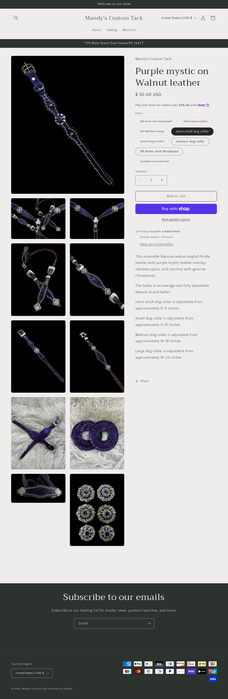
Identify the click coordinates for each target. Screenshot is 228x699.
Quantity (141, 171)
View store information (156, 244)
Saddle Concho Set (157, 163)
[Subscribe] (149, 623)
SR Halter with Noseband (159, 151)
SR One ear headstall (158, 122)
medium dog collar (190, 141)
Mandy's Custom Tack (34, 688)
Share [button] (144, 381)
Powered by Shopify (60, 688)
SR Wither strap (154, 132)
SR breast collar (197, 122)
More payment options (176, 219)
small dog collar (154, 142)
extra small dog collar (192, 131)
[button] (16, 18)
